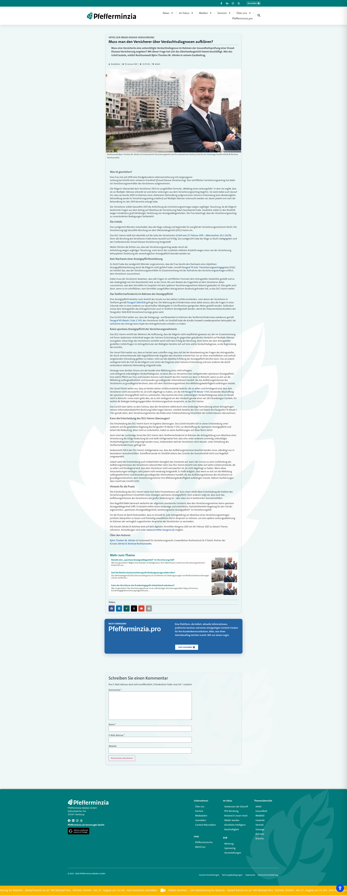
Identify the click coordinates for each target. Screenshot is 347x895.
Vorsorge (260, 829)
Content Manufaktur (205, 824)
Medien (203, 13)
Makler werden (231, 820)
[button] (112, 608)
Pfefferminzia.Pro (204, 842)
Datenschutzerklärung (268, 875)
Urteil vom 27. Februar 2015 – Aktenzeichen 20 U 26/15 (203, 235)
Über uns (241, 13)
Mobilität (260, 815)
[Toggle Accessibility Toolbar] (340, 888)
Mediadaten (201, 815)
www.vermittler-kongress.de (161, 529)
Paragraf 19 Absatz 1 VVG (197, 391)
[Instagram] (77, 820)
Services (222, 13)
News (166, 13)
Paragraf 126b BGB (136, 302)
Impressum (250, 875)
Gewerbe (260, 820)
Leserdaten (200, 820)
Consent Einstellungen (209, 875)
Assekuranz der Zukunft (236, 806)
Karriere (199, 810)
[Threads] (81, 820)
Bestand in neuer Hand (235, 815)
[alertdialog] (173, 890)
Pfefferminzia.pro (242, 18)
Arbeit (157, 64)
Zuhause (260, 833)
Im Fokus (184, 13)
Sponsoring (229, 848)
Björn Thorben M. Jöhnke (122, 540)
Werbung (229, 843)
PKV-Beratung (231, 810)
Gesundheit (261, 810)
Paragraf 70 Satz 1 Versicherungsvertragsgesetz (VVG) (208, 267)
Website (113, 746)
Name (112, 724)
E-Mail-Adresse (117, 735)
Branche (260, 838)
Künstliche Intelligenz (235, 824)
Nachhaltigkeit (231, 829)
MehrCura (200, 846)
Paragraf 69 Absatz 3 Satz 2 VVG (126, 320)
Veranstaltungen (232, 852)
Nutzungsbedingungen (232, 875)
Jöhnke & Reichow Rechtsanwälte (135, 543)
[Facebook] (69, 820)
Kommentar (115, 690)
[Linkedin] (73, 820)
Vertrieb (260, 824)
